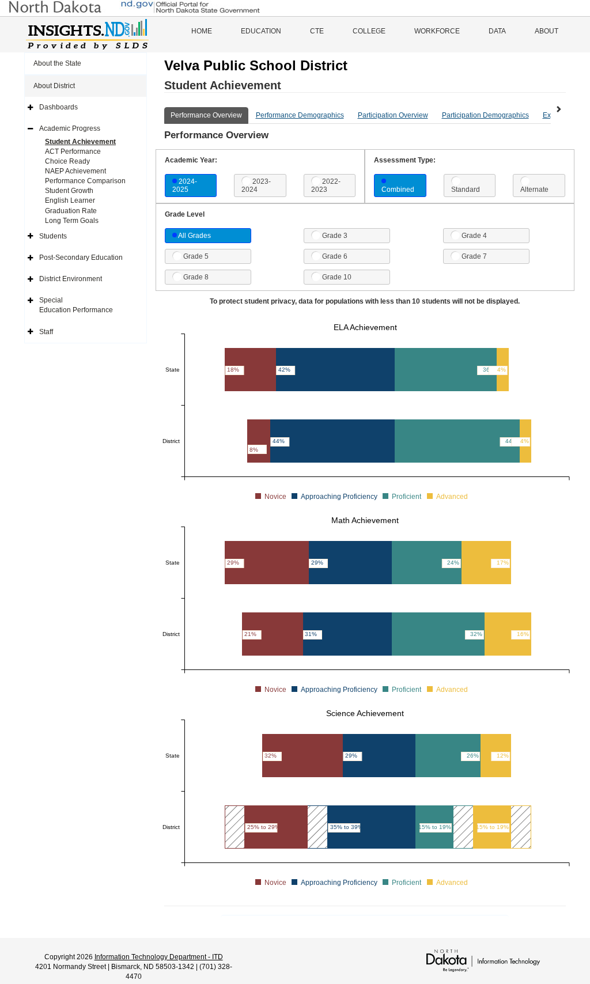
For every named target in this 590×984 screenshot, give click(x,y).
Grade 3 (334, 236)
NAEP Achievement (75, 171)
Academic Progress (69, 128)
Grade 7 (474, 256)
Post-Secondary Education (81, 257)
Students (53, 236)
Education (261, 31)
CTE (317, 31)
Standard (465, 190)
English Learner (70, 200)
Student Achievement (80, 142)
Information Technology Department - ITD (158, 957)
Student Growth (69, 191)
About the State (57, 63)
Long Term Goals (72, 221)
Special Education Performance (76, 305)
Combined (397, 190)
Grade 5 (196, 256)
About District (54, 86)
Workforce (437, 31)
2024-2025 (184, 185)
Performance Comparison (85, 181)
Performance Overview (206, 115)
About (546, 31)
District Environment (70, 279)
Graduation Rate (71, 211)
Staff (46, 332)
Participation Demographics (485, 115)
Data (497, 31)
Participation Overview (393, 115)
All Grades (194, 236)
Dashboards (58, 107)
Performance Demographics (300, 115)
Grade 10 (336, 277)
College (369, 31)
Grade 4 (474, 236)
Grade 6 (334, 256)
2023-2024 (256, 185)
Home (201, 31)
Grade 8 (196, 277)
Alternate (534, 190)
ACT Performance (73, 151)
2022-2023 (326, 185)
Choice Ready (67, 161)
